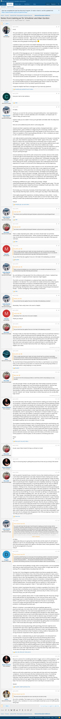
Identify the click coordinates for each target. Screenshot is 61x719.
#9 (58, 310)
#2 (58, 93)
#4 (58, 208)
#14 (58, 445)
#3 (58, 107)
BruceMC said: (17, 248)
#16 (58, 472)
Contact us (31, 717)
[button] (22, 4)
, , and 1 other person (23, 652)
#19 (58, 656)
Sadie (3, 20)
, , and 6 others (22, 204)
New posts (3, 6)
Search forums (10, 6)
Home (3, 4)
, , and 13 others (24, 89)
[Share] (57, 27)
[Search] (58, 4)
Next (7, 23)
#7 (58, 263)
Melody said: (17, 298)
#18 (58, 551)
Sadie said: (16, 212)
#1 (58, 26)
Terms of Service (38, 717)
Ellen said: (16, 375)
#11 (58, 350)
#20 (58, 691)
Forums (10, 4)
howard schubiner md (19, 20)
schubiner (28, 20)
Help (34, 4)
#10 (58, 324)
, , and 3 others (21, 441)
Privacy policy (47, 717)
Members (27, 4)
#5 (58, 223)
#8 (58, 295)
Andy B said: (17, 313)
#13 (58, 399)
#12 (58, 372)
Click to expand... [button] (36, 536)
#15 (58, 459)
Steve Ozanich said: (18, 523)
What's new (18, 4)
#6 (58, 245)
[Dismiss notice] (58, 10)
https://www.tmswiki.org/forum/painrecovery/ (14, 12)
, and (22, 687)
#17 (58, 520)
